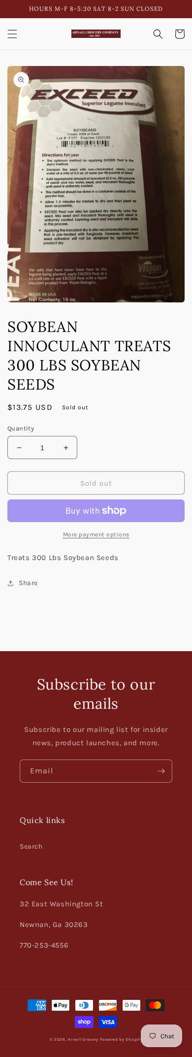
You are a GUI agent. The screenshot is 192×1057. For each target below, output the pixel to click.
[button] (12, 34)
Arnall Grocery (83, 1039)
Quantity (20, 428)
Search (31, 846)
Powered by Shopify (121, 1039)
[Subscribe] (161, 771)
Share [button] (28, 583)
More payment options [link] (96, 534)
